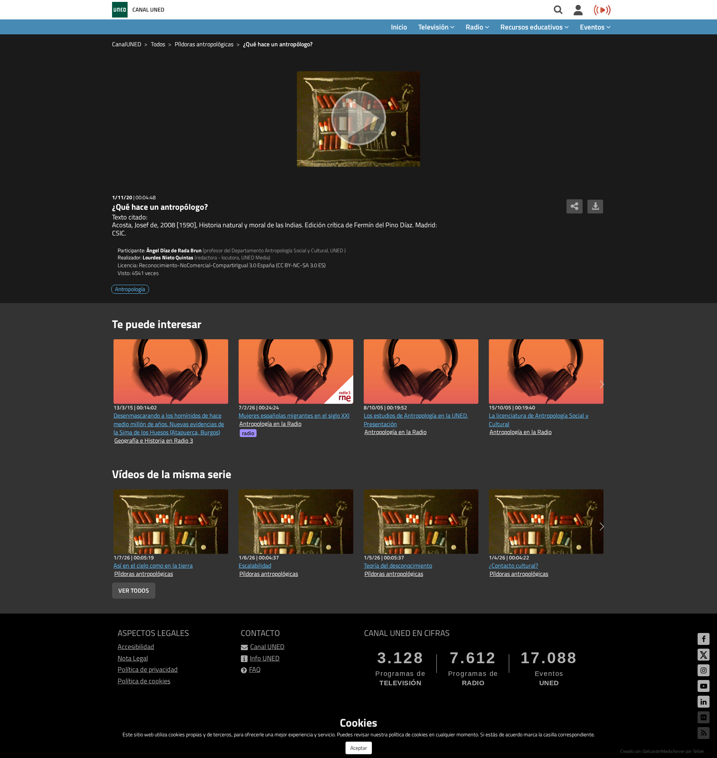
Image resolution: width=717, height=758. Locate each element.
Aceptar (358, 748)
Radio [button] (475, 26)
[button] (602, 384)
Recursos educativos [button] (532, 26)
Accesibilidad (136, 647)
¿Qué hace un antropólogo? (278, 44)
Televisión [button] (434, 26)
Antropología (130, 289)
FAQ (255, 669)
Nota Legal (133, 658)
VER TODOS (133, 590)
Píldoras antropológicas (204, 44)
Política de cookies (144, 681)
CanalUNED (126, 44)
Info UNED (265, 658)
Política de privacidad (148, 669)
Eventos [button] (593, 26)
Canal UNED (267, 647)
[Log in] (578, 10)
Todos (158, 44)
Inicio (399, 26)
